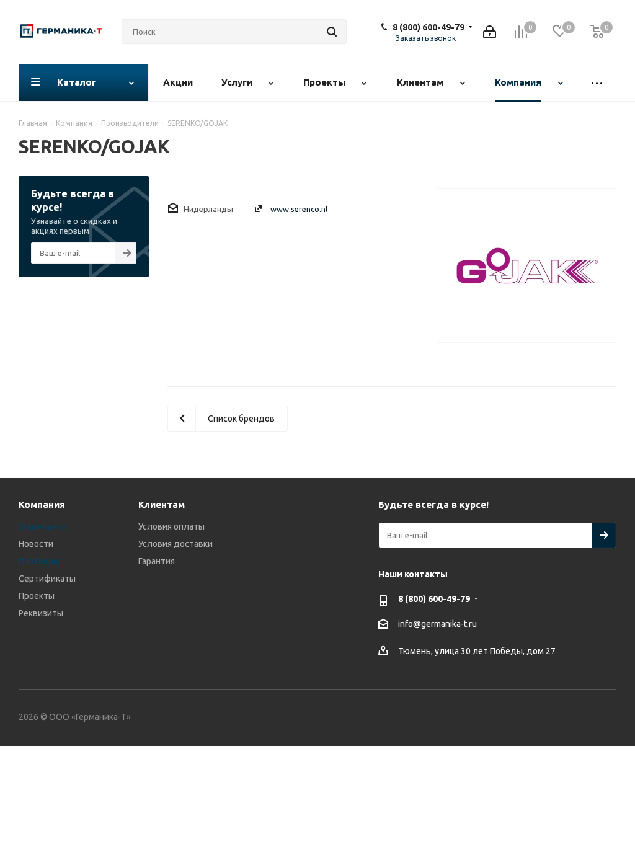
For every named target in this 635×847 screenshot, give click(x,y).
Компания (42, 504)
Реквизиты (41, 613)
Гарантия (156, 561)
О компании (43, 526)
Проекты (37, 596)
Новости (36, 544)
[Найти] (332, 31)
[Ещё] (596, 82)
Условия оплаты (171, 526)
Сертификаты (47, 578)
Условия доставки (175, 544)
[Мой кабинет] (489, 32)
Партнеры (39, 561)
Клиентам (161, 504)
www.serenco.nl (298, 209)
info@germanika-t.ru (437, 624)
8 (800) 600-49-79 (428, 27)
